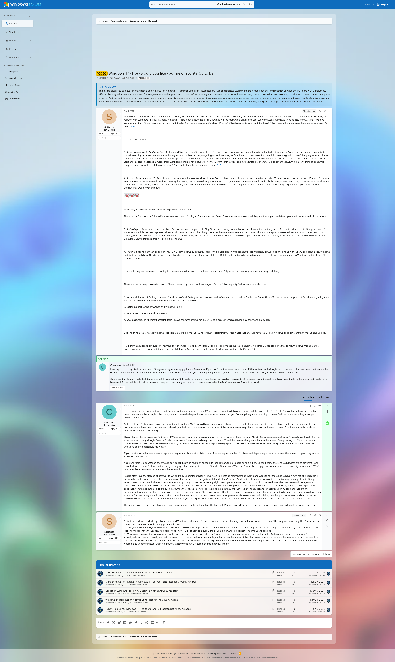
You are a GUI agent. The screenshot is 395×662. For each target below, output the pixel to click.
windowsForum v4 (163, 653)
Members (14, 57)
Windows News (139, 575)
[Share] (320, 111)
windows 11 (144, 78)
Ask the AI (13, 91)
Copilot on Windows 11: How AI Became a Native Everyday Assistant (141, 590)
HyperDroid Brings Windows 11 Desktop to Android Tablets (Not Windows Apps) (148, 608)
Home (233, 653)
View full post (118, 387)
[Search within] (244, 4)
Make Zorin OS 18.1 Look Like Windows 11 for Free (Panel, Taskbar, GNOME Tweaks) (150, 581)
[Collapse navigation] (29, 15)
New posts (13, 71)
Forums (13, 23)
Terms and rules (198, 653)
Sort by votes (323, 397)
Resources (14, 48)
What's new (15, 31)
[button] (31, 32)
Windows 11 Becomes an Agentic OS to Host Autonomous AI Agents (141, 599)
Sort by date (308, 397)
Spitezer (102, 77)
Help (225, 653)
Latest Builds (14, 85)
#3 (319, 515)
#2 (319, 406)
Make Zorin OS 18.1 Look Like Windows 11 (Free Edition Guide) (139, 572)
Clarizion (115, 364)
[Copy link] (325, 111)
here (132, 126)
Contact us (183, 653)
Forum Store (14, 98)
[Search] (250, 4)
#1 (329, 110)
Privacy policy (214, 653)
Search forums (15, 78)
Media (12, 40)
